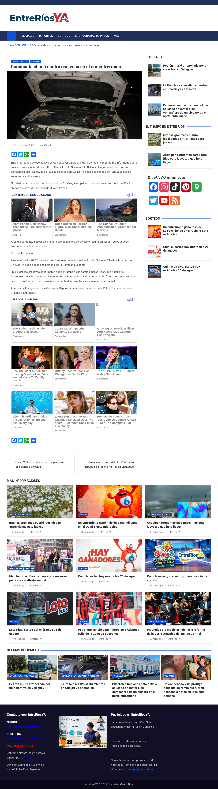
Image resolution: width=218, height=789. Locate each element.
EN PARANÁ (29, 568)
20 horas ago (156, 639)
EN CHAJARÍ (67, 676)
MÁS (117, 35)
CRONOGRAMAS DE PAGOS (92, 35)
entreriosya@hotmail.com (138, 769)
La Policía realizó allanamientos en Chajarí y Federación (185, 87)
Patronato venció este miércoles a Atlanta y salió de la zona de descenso (108, 632)
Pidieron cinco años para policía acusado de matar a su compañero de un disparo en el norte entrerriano (185, 110)
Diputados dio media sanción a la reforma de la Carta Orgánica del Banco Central (176, 632)
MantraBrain (127, 784)
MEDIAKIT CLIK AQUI (20, 745)
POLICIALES (27, 35)
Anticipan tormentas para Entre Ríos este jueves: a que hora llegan (185, 158)
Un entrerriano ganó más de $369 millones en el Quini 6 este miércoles (185, 230)
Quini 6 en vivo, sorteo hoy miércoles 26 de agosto (181, 268)
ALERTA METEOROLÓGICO (20, 515)
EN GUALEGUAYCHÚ (20, 61)
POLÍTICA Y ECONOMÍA (157, 622)
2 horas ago (18, 532)
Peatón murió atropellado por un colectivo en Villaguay (185, 67)
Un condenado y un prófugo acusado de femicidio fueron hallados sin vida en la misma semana (184, 690)
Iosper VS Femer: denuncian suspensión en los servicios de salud (40, 464)
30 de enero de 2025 (24, 145)
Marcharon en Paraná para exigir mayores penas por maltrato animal (38, 578)
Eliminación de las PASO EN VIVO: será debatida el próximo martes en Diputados (109, 464)
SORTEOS (64, 35)
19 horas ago (156, 532)
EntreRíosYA (45, 145)
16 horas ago (87, 532)
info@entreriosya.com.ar (23, 726)
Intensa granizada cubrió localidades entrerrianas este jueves (183, 138)
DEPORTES (46, 35)
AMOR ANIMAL (16, 568)
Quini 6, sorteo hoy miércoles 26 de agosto (186, 248)
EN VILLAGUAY (16, 676)
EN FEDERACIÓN (80, 676)
